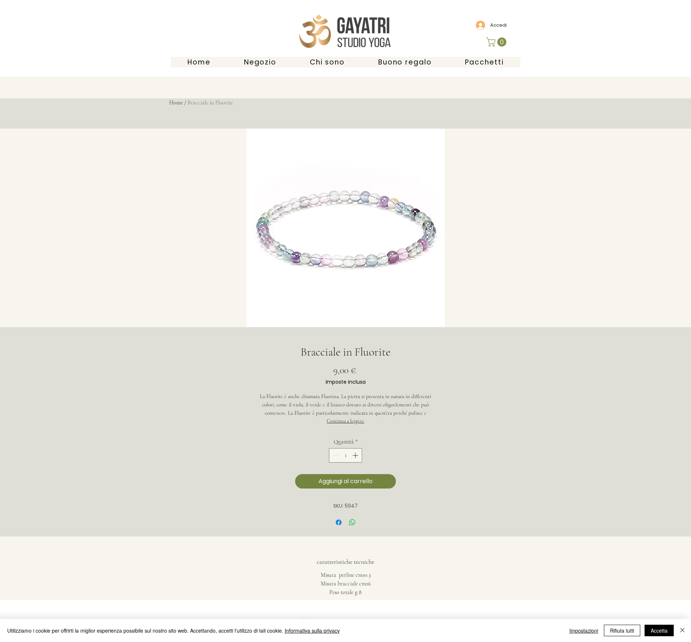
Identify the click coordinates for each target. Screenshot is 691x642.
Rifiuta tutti (622, 630)
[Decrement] (335, 455)
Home (176, 102)
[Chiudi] (682, 630)
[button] (497, 41)
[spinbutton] (345, 455)
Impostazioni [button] (583, 630)
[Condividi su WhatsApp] (352, 522)
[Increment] (356, 455)
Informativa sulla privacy (312, 630)
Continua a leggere (345, 421)
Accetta (659, 630)
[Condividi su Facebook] (338, 522)
